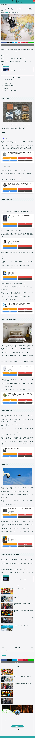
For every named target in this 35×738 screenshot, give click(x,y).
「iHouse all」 (10, 352)
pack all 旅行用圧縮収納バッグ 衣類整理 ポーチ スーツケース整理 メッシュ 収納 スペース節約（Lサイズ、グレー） (20, 153)
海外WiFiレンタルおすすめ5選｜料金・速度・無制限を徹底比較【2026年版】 (21, 69)
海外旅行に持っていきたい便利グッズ (11, 90)
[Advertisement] (17, 638)
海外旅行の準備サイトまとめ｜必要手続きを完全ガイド (20, 579)
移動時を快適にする (7, 83)
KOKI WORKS (17, 726)
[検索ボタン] (1, 1)
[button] (4, 42)
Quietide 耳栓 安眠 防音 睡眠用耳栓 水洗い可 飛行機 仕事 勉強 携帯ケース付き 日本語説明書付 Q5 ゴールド (20, 240)
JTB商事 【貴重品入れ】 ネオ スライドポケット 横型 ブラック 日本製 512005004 (20, 509)
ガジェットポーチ (8, 82)
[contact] (18, 729)
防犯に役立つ (6, 88)
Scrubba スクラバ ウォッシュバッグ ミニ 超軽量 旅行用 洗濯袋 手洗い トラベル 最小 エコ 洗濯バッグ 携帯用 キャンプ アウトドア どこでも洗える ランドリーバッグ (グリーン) (20, 394)
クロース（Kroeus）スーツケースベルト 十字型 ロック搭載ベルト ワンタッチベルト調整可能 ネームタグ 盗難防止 (20, 304)
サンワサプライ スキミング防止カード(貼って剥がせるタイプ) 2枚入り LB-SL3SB (20, 537)
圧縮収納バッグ (8, 80)
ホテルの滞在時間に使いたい (9, 85)
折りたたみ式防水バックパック (13, 448)
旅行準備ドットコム (17, 0)
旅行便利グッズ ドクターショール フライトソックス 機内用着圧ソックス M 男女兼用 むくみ (20, 271)
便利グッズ (6, 12)
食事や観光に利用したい (8, 87)
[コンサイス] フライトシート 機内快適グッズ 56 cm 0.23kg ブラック (20, 215)
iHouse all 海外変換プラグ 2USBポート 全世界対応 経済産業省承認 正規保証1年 (20, 367)
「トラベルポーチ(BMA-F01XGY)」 (15, 177)
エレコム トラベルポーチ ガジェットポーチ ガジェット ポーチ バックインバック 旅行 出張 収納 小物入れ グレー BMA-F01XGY (20, 184)
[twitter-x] (16, 729)
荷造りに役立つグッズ (8, 79)
